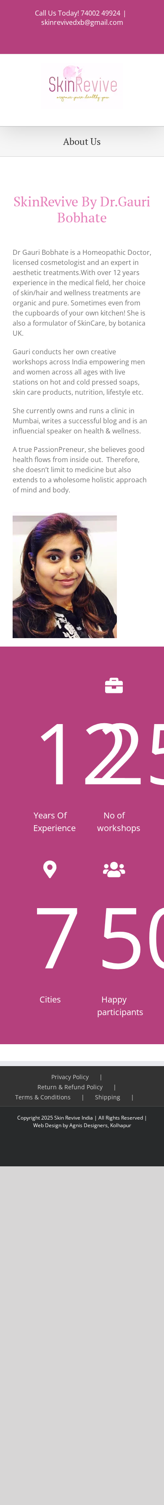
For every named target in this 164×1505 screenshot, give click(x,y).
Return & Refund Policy (70, 1087)
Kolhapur (120, 1125)
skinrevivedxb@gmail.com (82, 22)
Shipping (107, 1097)
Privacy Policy (70, 1077)
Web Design (47, 1125)
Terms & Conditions (43, 1097)
